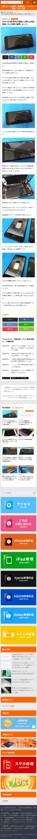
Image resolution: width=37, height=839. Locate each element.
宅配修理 (5, 826)
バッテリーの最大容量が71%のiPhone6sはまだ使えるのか (22, 681)
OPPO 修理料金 (13, 815)
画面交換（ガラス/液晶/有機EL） (19, 378)
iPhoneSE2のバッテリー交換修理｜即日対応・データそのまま (22, 371)
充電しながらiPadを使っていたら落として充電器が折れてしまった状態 (22, 690)
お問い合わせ (28, 2)
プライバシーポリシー (11, 830)
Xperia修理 (15, 813)
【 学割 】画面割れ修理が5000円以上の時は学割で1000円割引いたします (23, 360)
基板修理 (7, 819)
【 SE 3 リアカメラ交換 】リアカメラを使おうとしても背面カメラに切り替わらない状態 (22, 348)
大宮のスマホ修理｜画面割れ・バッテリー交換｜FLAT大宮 (18, 7)
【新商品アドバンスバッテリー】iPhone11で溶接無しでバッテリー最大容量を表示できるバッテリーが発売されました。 (19, 389)
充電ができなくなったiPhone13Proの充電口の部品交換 (23, 672)
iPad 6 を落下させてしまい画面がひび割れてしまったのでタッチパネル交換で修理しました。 (17, 397)
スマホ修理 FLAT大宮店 (9, 807)
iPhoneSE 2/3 (7, 339)
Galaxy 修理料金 (9, 817)
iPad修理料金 (6, 813)
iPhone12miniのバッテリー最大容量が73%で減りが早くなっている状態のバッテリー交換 (22, 656)
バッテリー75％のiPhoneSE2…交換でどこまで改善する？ (23, 366)
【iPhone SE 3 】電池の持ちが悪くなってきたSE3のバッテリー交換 (23, 354)
